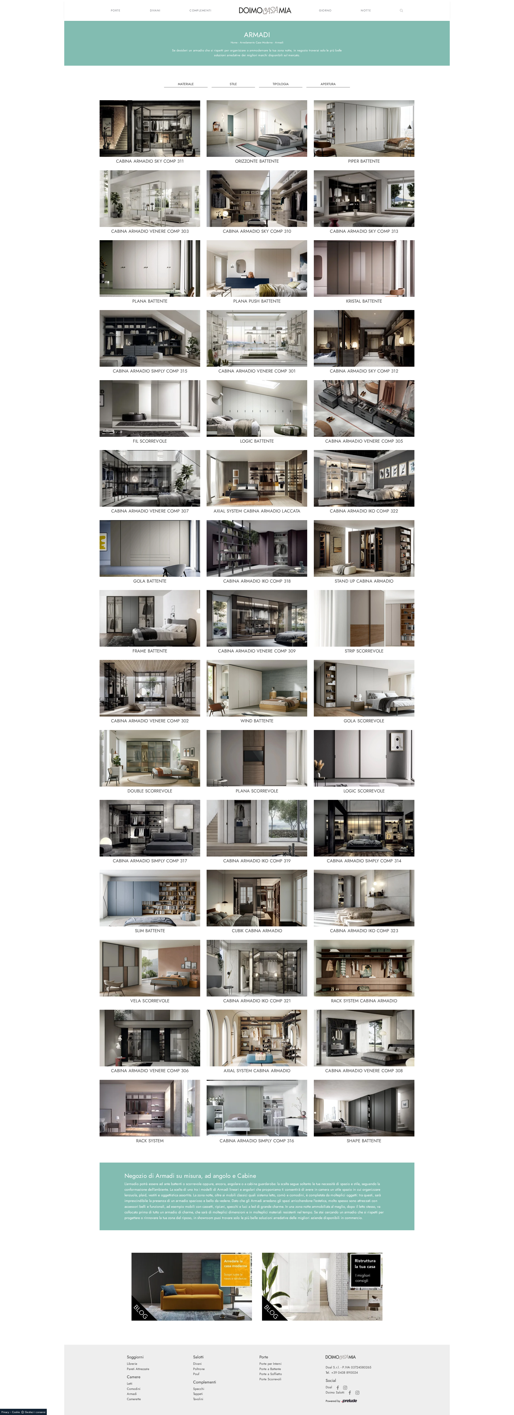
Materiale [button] (186, 84)
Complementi (200, 10)
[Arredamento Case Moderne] (192, 1287)
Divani (155, 10)
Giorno (325, 10)
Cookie (16, 1412)
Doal (329, 1387)
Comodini (133, 1388)
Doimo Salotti (335, 1392)
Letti (130, 1383)
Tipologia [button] (281, 84)
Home (234, 42)
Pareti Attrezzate (138, 1369)
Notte (366, 10)
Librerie (132, 1363)
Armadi (279, 42)
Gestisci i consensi (35, 1412)
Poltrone (199, 1369)
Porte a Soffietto (270, 1374)
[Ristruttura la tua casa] (322, 1287)
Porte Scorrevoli (270, 1379)
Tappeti (198, 1394)
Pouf (196, 1374)
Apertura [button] (328, 84)
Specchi (198, 1388)
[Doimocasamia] (356, 1357)
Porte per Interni (270, 1363)
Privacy (5, 1412)
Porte (116, 10)
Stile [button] (233, 84)
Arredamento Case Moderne (256, 42)
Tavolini (198, 1399)
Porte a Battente (270, 1369)
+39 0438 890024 (344, 1372)
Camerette (134, 1399)
